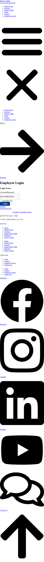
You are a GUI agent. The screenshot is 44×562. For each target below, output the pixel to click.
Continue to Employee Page (22, 212)
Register (3, 207)
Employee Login (10, 16)
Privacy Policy (9, 237)
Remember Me (8, 201)
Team (6, 12)
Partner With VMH (10, 234)
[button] (22, 63)
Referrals (7, 236)
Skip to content (5, 1)
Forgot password (5, 208)
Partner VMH (9, 10)
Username (7, 192)
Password (7, 196)
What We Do (8, 6)
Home (6, 228)
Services (7, 8)
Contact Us (8, 265)
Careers (6, 14)
